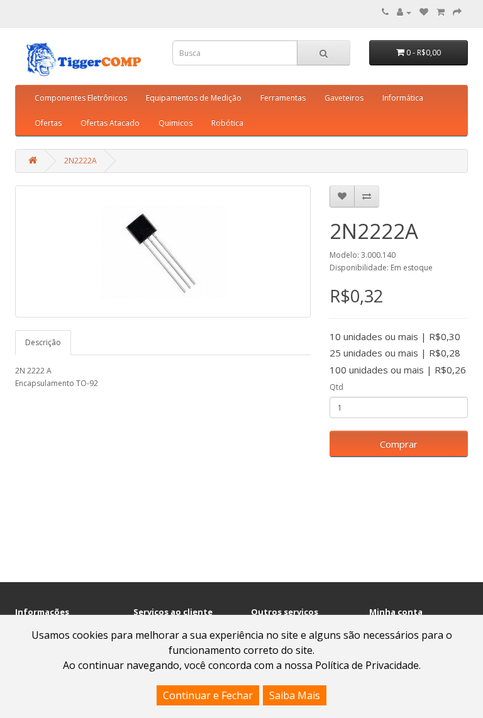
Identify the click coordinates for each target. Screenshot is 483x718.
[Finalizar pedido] (457, 12)
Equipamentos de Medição (194, 97)
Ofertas (48, 123)
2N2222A (80, 160)
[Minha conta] (404, 12)
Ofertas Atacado (110, 123)
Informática (402, 97)
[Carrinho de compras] (440, 12)
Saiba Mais (294, 695)
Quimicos (175, 123)
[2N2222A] (163, 251)
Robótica (227, 123)
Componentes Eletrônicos (81, 97)
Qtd (336, 387)
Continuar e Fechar (208, 695)
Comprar (399, 444)
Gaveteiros (344, 97)
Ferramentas (283, 97)
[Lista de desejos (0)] (423, 12)
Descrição (43, 342)
